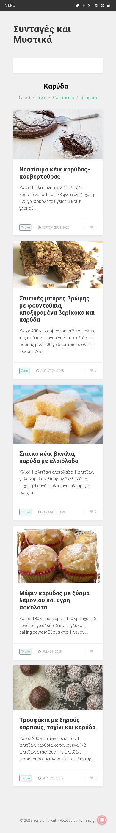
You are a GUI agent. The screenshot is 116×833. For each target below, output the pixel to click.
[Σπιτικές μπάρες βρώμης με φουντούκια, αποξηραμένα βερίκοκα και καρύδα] (58, 286)
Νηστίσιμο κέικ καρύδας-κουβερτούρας (54, 173)
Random (89, 97)
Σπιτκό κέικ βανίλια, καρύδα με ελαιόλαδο (49, 457)
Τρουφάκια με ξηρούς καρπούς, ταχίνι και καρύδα (57, 723)
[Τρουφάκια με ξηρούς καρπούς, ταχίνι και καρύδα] (58, 708)
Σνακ (24, 371)
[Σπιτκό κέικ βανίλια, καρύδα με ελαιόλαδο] (58, 442)
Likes (41, 97)
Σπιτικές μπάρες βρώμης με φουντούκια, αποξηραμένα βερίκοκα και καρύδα (57, 309)
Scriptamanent (44, 820)
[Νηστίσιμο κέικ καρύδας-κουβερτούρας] (58, 157)
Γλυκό (25, 228)
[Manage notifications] (102, 820)
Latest (24, 97)
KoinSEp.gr (86, 820)
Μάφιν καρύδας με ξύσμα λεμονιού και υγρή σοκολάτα (54, 600)
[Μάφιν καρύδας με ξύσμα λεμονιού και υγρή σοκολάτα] (58, 581)
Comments (63, 97)
